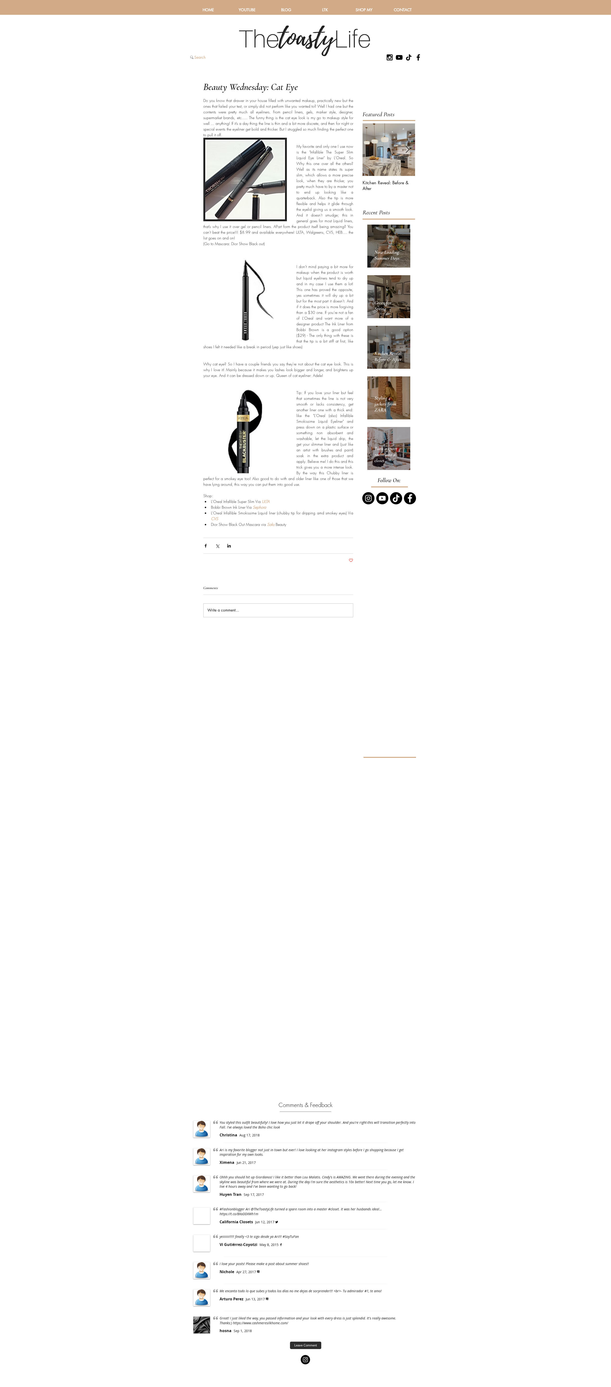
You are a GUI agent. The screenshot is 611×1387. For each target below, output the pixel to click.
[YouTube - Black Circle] (382, 498)
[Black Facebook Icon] (418, 57)
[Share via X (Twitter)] (217, 545)
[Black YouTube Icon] (399, 57)
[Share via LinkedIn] (229, 545)
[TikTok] (409, 57)
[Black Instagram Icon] (389, 57)
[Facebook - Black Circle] (410, 498)
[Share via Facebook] (205, 545)
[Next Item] (407, 149)
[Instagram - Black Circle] (368, 498)
